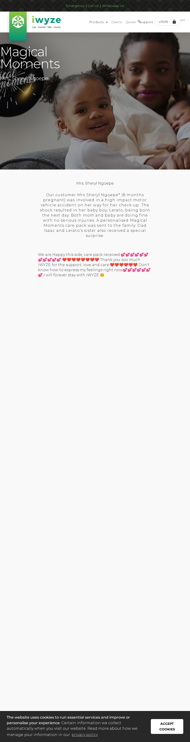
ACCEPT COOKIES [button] (167, 726)
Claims (116, 22)
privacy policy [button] (85, 735)
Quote (131, 22)
